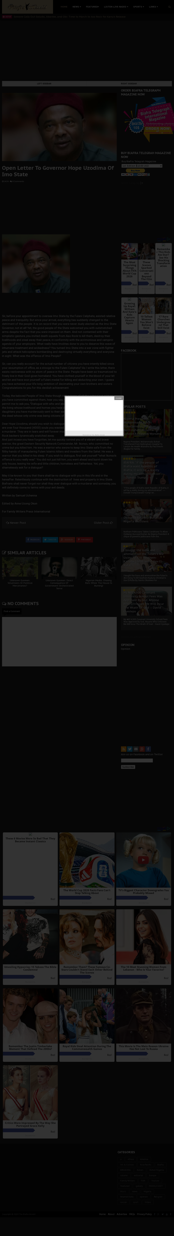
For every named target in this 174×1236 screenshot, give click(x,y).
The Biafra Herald (98, 435)
